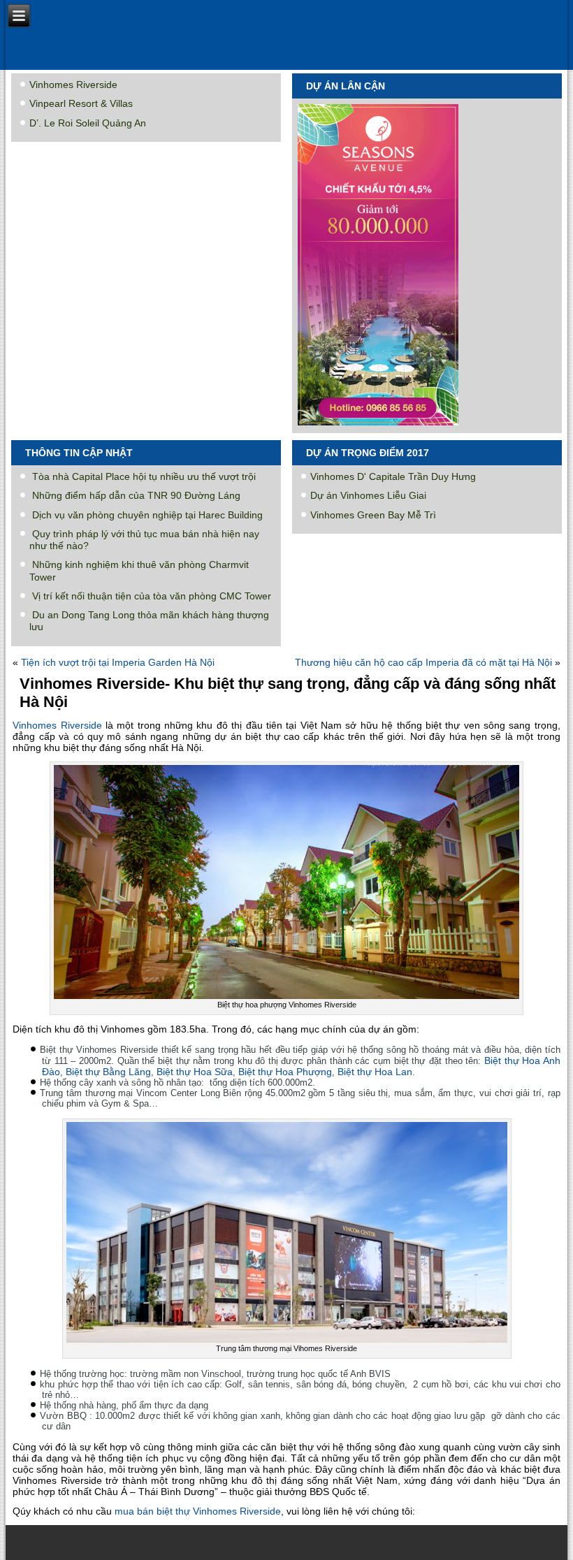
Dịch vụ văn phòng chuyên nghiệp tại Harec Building (147, 514)
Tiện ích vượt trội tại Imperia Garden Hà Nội (118, 662)
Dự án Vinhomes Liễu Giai (368, 495)
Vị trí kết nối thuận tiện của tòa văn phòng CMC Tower (151, 596)
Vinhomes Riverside (73, 84)
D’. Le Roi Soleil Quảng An (87, 123)
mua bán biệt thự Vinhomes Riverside (198, 1511)
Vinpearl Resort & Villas (81, 103)
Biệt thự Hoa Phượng (285, 1071)
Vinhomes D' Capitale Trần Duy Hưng (393, 476)
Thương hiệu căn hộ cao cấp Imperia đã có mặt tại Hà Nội (423, 662)
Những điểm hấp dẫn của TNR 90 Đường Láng (136, 495)
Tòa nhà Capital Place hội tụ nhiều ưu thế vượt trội (144, 476)
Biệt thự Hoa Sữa (195, 1071)
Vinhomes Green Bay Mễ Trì (373, 514)
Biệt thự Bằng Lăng (108, 1071)
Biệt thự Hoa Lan (375, 1071)
